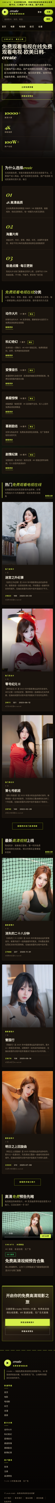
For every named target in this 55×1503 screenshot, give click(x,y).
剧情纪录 (8, 1452)
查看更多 (9, 327)
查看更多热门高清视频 (27, 826)
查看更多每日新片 (27, 1182)
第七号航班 (13, 790)
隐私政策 (29, 1498)
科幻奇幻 (8, 1434)
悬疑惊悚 (8, 1443)
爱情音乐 (8, 1438)
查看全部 (49, 496)
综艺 (32, 26)
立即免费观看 (27, 87)
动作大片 (8, 1429)
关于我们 (7, 1498)
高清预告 (8, 1476)
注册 (48, 12)
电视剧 (22, 26)
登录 (40, 12)
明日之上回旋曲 (16, 1146)
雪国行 (9, 1040)
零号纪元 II (12, 684)
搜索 (48, 19)
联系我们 (18, 1498)
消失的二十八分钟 (17, 933)
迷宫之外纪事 (14, 577)
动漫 (40, 26)
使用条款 (40, 1498)
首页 (4, 26)
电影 (13, 26)
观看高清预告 (27, 96)
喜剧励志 (8, 1448)
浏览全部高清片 (28, 1322)
